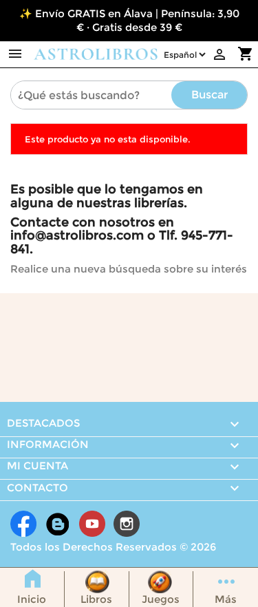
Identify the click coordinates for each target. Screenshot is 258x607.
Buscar (209, 94)
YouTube (92, 524)
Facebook (23, 524)
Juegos (161, 599)
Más (226, 599)
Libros (96, 599)
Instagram (127, 524)
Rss (58, 524)
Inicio (31, 599)
